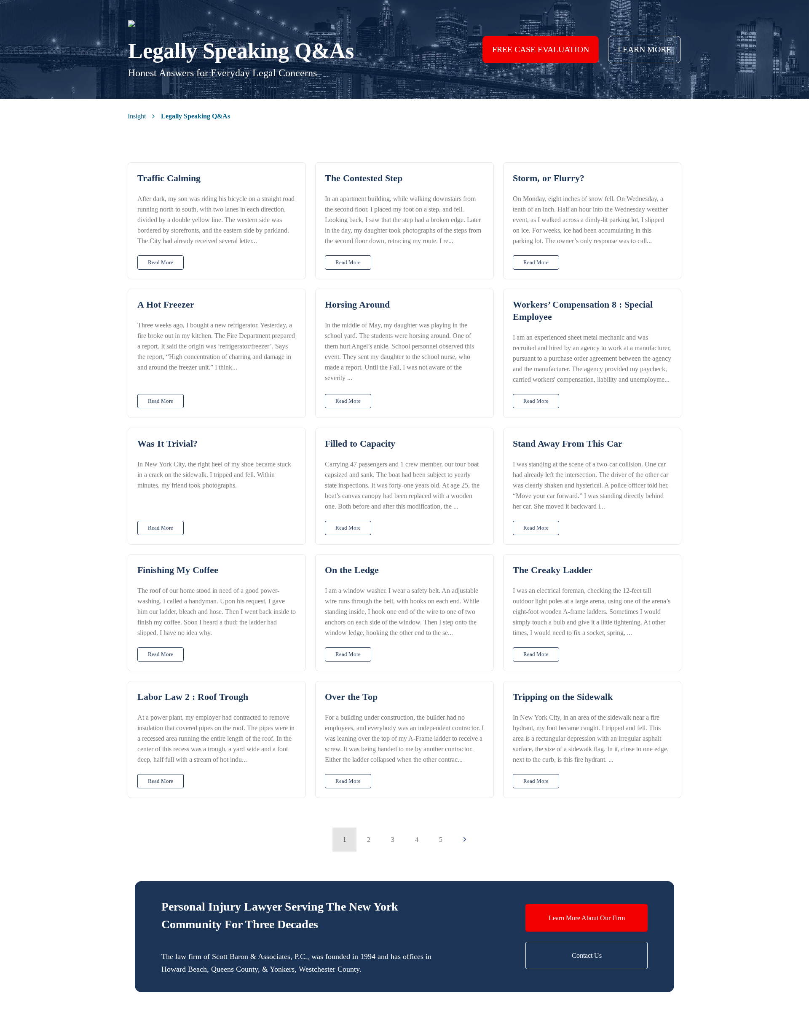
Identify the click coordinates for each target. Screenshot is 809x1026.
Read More (160, 262)
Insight (137, 116)
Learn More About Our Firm (587, 918)
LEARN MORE (644, 49)
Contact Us (587, 955)
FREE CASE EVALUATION (540, 49)
